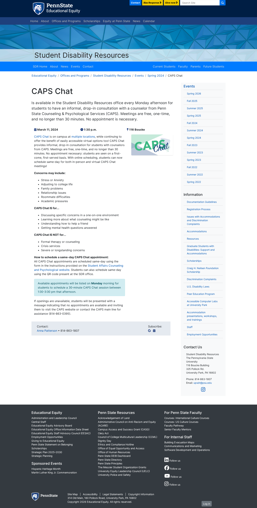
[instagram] (203, 389)
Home (34, 21)
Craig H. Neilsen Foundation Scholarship (203, 270)
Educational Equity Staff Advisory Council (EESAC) (61, 433)
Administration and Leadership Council (54, 417)
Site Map (72, 494)
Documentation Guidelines (202, 201)
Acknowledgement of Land (114, 417)
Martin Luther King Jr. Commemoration (54, 472)
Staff (189, 327)
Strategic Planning (41, 455)
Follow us (174, 460)
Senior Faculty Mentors (177, 429)
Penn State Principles (110, 463)
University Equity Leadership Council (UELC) (124, 471)
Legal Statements (113, 494)
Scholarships (91, 21)
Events (75, 66)
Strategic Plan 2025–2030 (46, 452)
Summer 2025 (195, 108)
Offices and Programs (66, 21)
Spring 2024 (156, 75)
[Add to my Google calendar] (150, 330)
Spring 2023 (194, 159)
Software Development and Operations (187, 449)
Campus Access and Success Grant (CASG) (123, 429)
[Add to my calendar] (155, 330)
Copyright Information (141, 494)
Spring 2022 (194, 181)
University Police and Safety (114, 474)
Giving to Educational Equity (47, 440)
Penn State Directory (110, 459)
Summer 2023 (195, 152)
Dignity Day (104, 440)
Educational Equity (44, 75)
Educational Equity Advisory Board (51, 425)
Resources (193, 238)
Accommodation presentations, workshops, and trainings (202, 316)
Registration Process (198, 209)
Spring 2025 (194, 115)
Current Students (164, 66)
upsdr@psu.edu (203, 382)
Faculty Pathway (174, 425)
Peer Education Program (201, 293)
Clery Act (103, 433)
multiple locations (83, 136)
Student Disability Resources (81, 55)
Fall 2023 (192, 145)
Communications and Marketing (183, 446)
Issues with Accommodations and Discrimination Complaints (203, 220)
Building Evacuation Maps (179, 442)
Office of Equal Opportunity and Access (121, 448)
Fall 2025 (192, 100)
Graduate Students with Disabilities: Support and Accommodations (201, 250)
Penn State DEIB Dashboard (114, 455)
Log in (206, 503)
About (45, 21)
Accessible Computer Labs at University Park (202, 303)
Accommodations (197, 231)
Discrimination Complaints (201, 279)
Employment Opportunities (202, 334)
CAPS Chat (41, 136)
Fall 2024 (192, 122)
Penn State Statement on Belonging (52, 444)
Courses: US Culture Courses (181, 421)
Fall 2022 (192, 167)
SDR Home (40, 66)
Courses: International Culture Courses (186, 417)
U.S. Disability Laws (198, 286)
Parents (196, 66)
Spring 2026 (194, 93)
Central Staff (38, 421)
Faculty (183, 66)
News (136, 21)
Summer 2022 (195, 174)
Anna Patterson (47, 330)
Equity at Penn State (116, 21)
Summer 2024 (195, 130)
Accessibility (90, 494)
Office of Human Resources (114, 452)
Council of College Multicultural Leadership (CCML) (127, 436)
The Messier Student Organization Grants (122, 467)
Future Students (213, 66)
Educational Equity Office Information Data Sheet (60, 429)
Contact (88, 66)
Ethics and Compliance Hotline (116, 444)
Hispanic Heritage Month (46, 468)
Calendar (149, 21)
